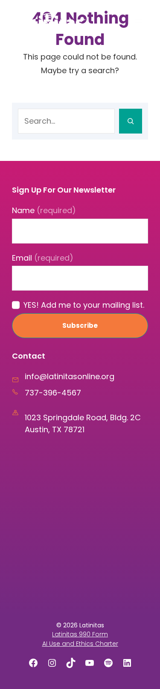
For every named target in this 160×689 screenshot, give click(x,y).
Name (44, 210)
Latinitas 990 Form (80, 634)
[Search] (130, 121)
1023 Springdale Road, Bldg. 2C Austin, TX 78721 (83, 423)
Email (42, 257)
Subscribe (80, 325)
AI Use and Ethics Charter (80, 643)
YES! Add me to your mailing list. (83, 305)
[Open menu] (138, 21)
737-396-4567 (53, 392)
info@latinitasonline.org (69, 376)
